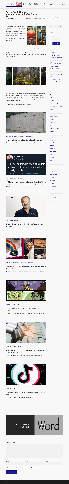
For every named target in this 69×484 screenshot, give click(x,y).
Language (20, 136)
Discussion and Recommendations (54, 115)
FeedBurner (59, 47)
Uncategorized (18, 178)
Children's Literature (10, 262)
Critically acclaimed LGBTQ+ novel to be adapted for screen (56, 81)
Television (52, 183)
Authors (51, 97)
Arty (7, 304)
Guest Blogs (52, 122)
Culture (7, 136)
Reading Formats (53, 177)
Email (27, 461)
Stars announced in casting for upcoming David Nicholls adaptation (56, 68)
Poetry (19, 346)
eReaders (52, 119)
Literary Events (26, 136)
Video (51, 195)
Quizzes (51, 168)
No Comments (43, 17)
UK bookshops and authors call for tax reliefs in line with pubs (56, 74)
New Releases (53, 151)
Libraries (51, 134)
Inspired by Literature (31, 18)
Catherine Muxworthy (13, 239)
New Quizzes (52, 148)
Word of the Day (53, 197)
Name (8, 461)
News (16, 220)
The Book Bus (53, 186)
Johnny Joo (20, 52)
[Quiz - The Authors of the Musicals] (20, 425)
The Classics (52, 189)
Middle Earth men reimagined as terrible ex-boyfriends (26, 182)
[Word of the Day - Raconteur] (48, 425)
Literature (31, 136)
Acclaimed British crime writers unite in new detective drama (56, 57)
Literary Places (27, 262)
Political (51, 163)
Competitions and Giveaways (56, 106)
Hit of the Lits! (53, 125)
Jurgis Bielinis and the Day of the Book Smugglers (24, 140)
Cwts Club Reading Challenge (56, 112)
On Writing (52, 157)
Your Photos (52, 200)
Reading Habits (53, 180)
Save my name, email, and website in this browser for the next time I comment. (24, 467)
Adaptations (52, 91)
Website (46, 461)
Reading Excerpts (53, 174)
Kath (9, 113)
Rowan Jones (11, 18)
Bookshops (52, 100)
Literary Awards (53, 137)
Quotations (52, 171)
